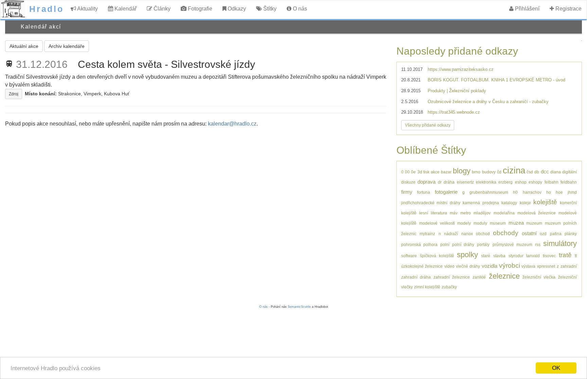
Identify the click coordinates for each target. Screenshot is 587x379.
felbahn (551, 182)
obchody (505, 232)
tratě (565, 255)
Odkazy (236, 9)
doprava (426, 182)
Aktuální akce (24, 46)
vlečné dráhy (468, 266)
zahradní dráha (416, 277)
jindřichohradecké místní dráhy (430, 203)
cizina (514, 170)
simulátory (560, 243)
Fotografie (199, 9)
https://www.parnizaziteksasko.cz (461, 69)
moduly (480, 223)
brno (476, 172)
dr (440, 182)
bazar (446, 172)
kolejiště (545, 202)
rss (537, 244)
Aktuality (87, 9)
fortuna (423, 192)
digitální (569, 172)
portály (483, 244)
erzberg (505, 182)
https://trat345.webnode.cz (454, 112)
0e (413, 172)
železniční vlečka (538, 277)
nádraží (451, 233)
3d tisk (423, 172)
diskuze (408, 182)
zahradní (569, 266)
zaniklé (479, 277)
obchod (483, 233)
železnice (504, 276)
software (409, 255)
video (449, 266)
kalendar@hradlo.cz (232, 124)
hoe (559, 192)
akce (435, 172)
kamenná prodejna (481, 203)
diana (555, 172)
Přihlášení (526, 9)
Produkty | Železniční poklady (457, 90)
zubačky (449, 287)
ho (548, 192)
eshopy (535, 182)
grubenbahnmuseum (488, 192)
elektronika (486, 182)
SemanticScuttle (299, 306)
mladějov (482, 213)
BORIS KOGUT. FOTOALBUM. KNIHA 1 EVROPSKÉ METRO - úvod (496, 79)
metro (465, 213)
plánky (571, 233)
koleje (525, 203)
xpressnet (546, 266)
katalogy (509, 203)
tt (576, 255)
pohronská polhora (419, 244)
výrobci (509, 265)
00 (407, 172)
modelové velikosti (437, 223)
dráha (449, 182)
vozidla (489, 266)
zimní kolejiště (427, 287)
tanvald (533, 255)
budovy (489, 172)
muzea (516, 223)
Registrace (568, 9)
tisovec (549, 255)
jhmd (572, 192)
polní (444, 244)
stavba (499, 255)
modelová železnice (536, 213)
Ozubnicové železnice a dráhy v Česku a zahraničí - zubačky (488, 101)
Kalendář (125, 9)
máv (454, 213)
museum (498, 223)
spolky (467, 254)
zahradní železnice (451, 277)
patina (556, 233)
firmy (406, 192)
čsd (530, 172)
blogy (461, 171)
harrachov (532, 192)
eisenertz (465, 182)
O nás (299, 9)
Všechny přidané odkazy (427, 125)
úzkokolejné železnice (422, 266)
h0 (515, 192)
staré (485, 255)
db (536, 172)
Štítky (269, 9)
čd (499, 172)
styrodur (516, 255)
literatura (439, 213)
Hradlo (46, 9)
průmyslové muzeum (512, 244)
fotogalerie (446, 192)
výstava (528, 266)
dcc (545, 171)
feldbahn (569, 182)
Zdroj (13, 94)
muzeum (534, 223)
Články (161, 9)
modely (464, 223)
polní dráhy (463, 244)
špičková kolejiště (437, 255)
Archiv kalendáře (67, 46)
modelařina (504, 213)
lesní (423, 213)
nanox (467, 233)
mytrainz (427, 233)
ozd (543, 233)
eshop (521, 182)
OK (556, 368)
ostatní (529, 233)
